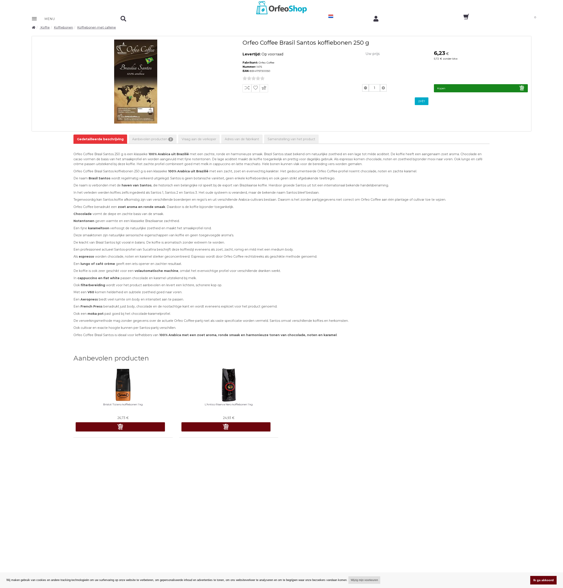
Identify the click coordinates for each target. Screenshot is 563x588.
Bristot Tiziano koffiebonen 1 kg (123, 404)
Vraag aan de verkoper (199, 139)
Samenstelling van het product (291, 139)
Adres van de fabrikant (242, 139)
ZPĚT (421, 101)
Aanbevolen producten (152, 139)
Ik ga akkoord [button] (543, 580)
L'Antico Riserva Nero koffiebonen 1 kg (229, 404)
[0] (462, 18)
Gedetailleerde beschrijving (100, 139)
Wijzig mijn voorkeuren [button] (364, 580)
